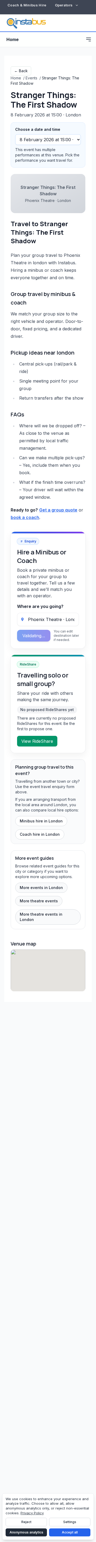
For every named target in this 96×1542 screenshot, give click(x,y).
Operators (64, 5)
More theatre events (39, 901)
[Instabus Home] (26, 22)
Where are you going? (40, 606)
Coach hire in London (40, 834)
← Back (21, 70)
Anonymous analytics (26, 1532)
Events (31, 78)
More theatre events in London (41, 917)
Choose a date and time (37, 129)
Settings (69, 1522)
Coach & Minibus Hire (26, 5)
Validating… (33, 635)
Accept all (70, 1532)
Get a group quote (58, 510)
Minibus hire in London (41, 821)
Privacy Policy (32, 1513)
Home (12, 39)
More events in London (41, 887)
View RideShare (37, 741)
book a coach (25, 517)
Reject (26, 1522)
